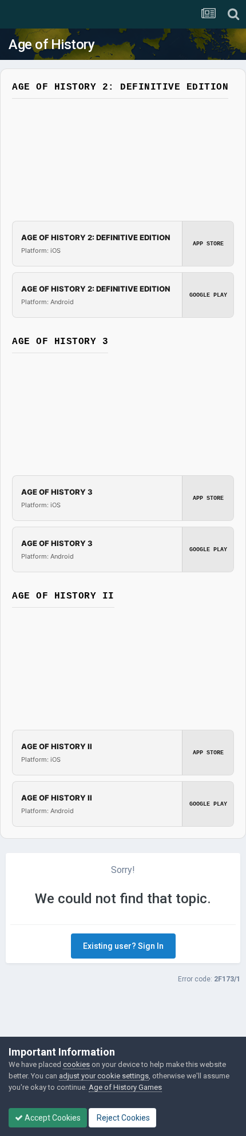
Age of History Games (125, 1087)
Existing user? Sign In (123, 946)
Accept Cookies (52, 1117)
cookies (76, 1064)
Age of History (51, 44)
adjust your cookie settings (104, 1076)
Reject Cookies (122, 1117)
